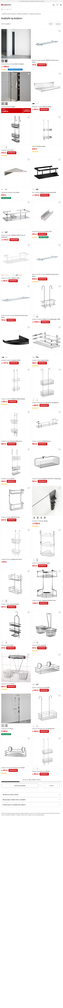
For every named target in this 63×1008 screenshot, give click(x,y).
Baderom (14, 14)
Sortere (58, 24)
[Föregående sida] (43, 785)
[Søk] (2, 9)
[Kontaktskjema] (53, 4)
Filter (50, 24)
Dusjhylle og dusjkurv (35, 14)
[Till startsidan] (6, 5)
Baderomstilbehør (23, 14)
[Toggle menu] (61, 5)
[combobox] (51, 785)
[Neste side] (59, 785)
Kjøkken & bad (6, 14)
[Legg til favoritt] (28, 31)
